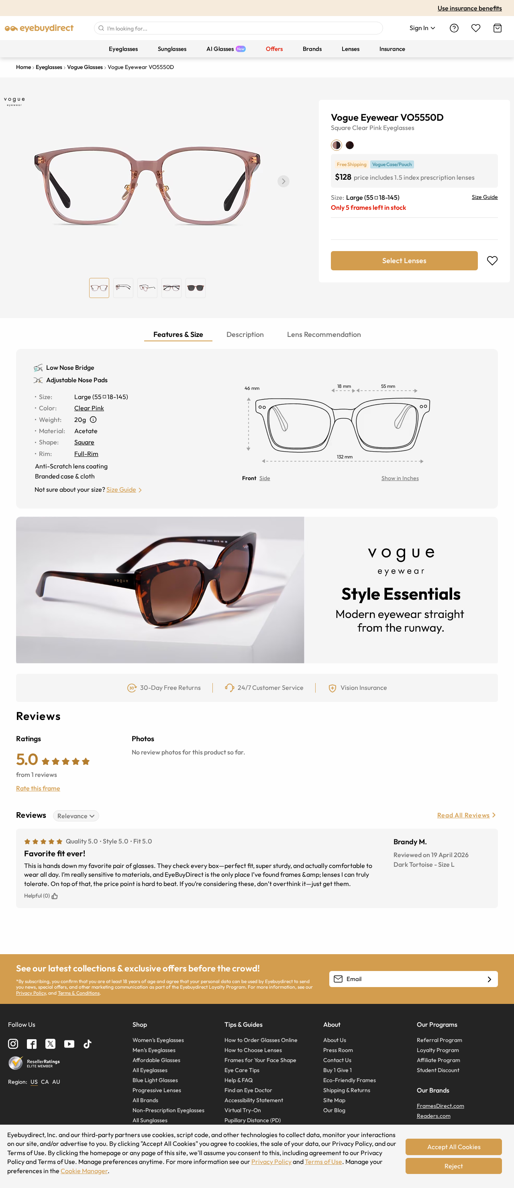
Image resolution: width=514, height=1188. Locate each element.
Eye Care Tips (241, 1070)
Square (341, 128)
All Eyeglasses (150, 1070)
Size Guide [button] (121, 489)
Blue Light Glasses (155, 1080)
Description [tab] (245, 334)
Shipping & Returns (346, 1090)
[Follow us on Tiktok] (87, 1044)
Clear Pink (367, 128)
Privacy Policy (31, 993)
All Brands (145, 1100)
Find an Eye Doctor (248, 1090)
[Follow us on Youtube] (69, 1044)
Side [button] (264, 478)
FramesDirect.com (440, 1105)
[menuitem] (123, 48)
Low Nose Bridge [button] (70, 367)
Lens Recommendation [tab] (324, 334)
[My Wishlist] (476, 28)
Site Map (334, 1100)
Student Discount (438, 1070)
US (34, 1081)
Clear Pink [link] (89, 408)
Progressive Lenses (157, 1090)
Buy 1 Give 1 (337, 1070)
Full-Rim (86, 454)
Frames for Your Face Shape (260, 1060)
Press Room (338, 1050)
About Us (334, 1040)
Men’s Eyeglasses (154, 1050)
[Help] (454, 28)
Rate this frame (38, 788)
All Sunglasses (150, 1120)
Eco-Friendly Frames (349, 1080)
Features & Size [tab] (178, 334)
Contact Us (337, 1060)
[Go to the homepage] (39, 28)
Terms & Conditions (79, 993)
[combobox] (238, 28)
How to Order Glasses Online (261, 1040)
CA (45, 1081)
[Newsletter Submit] (489, 979)
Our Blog (334, 1110)
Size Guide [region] (485, 197)
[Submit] (100, 28)
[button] (283, 181)
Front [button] (249, 478)
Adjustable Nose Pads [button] (77, 380)
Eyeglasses (398, 128)
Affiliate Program (438, 1060)
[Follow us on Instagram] (13, 1044)
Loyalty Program (438, 1050)
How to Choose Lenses (253, 1050)
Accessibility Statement (253, 1100)
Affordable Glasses (156, 1060)
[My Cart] (497, 28)
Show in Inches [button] (400, 478)
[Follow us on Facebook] (32, 1044)
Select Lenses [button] (404, 260)
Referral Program (439, 1040)
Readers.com (434, 1115)
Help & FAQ (238, 1080)
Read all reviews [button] (463, 815)
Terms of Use (323, 1162)
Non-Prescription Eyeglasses (168, 1110)
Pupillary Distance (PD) (252, 1120)
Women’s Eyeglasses (158, 1040)
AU (56, 1081)
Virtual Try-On (242, 1110)
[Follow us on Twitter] (50, 1044)
